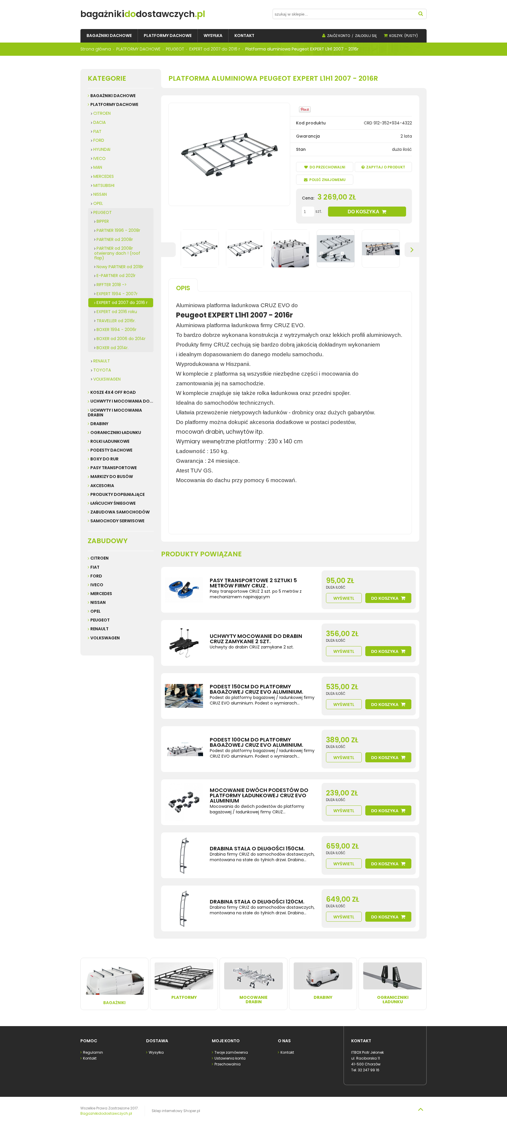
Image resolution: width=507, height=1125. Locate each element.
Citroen (99, 558)
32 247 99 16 (368, 1069)
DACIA (99, 122)
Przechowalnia (227, 1064)
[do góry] (420, 1109)
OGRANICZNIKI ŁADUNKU (115, 432)
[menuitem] (109, 35)
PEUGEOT (102, 212)
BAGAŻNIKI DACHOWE (113, 96)
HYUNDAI (101, 149)
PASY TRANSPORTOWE (113, 468)
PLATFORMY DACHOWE (114, 104)
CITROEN (102, 113)
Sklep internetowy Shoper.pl (176, 1110)
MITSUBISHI (103, 185)
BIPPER (103, 221)
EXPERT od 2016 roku (117, 312)
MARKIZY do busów (111, 476)
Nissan (98, 602)
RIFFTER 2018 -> (112, 285)
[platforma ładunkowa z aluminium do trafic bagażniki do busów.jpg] (290, 248)
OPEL (98, 203)
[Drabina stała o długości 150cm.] (184, 855)
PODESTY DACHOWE (111, 450)
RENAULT (101, 361)
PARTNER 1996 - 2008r (118, 230)
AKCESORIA (102, 486)
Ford (96, 576)
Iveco (96, 585)
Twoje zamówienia (231, 1052)
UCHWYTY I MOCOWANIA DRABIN (115, 412)
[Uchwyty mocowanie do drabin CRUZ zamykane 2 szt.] (184, 643)
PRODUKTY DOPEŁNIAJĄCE (117, 494)
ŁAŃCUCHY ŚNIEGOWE (113, 503)
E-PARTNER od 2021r (116, 275)
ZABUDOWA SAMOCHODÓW (120, 512)
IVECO (99, 158)
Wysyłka (156, 1052)
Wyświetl (343, 598)
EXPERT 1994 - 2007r (117, 294)
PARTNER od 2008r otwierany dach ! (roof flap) (117, 253)
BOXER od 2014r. (113, 348)
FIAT (97, 131)
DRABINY (99, 424)
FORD (98, 140)
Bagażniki (114, 1003)
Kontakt (90, 1058)
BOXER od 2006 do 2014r (121, 339)
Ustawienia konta (230, 1058)
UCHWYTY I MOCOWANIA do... (121, 401)
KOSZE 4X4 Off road (113, 392)
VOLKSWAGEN (107, 379)
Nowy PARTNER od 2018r (120, 267)
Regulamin (93, 1052)
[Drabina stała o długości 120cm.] (184, 908)
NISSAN (100, 194)
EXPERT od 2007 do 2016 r (122, 302)
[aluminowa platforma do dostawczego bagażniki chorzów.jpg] (245, 248)
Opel (95, 611)
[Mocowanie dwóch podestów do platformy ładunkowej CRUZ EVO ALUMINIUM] (184, 802)
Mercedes (101, 594)
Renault (99, 629)
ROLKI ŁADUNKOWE (109, 441)
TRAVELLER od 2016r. (116, 321)
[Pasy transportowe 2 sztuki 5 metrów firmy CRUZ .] (184, 589)
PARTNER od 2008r (115, 239)
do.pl (142, 14)
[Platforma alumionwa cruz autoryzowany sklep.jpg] (200, 248)
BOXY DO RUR (104, 459)
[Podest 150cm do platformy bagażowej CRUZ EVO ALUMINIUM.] (184, 696)
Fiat (94, 567)
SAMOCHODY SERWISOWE (117, 521)
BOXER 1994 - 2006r (116, 329)
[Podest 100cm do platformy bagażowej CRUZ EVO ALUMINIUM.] (184, 749)
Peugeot (100, 620)
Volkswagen (105, 638)
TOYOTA (102, 370)
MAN (97, 167)
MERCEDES (103, 176)
